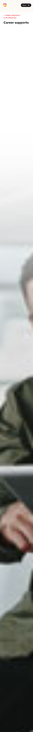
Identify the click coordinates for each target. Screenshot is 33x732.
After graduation (10, 18)
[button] (26, 5)
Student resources (12, 15)
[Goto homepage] (16, 5)
